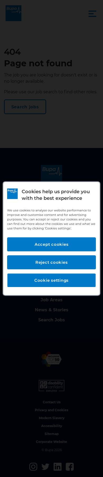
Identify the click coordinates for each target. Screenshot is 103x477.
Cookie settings (51, 280)
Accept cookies (52, 244)
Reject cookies (51, 262)
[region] (52, 238)
